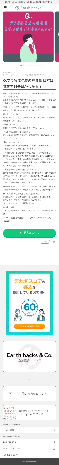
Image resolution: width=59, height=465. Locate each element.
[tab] (21, 65)
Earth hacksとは (9, 442)
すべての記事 (8, 430)
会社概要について (10, 455)
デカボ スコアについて (12, 448)
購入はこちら (31, 232)
